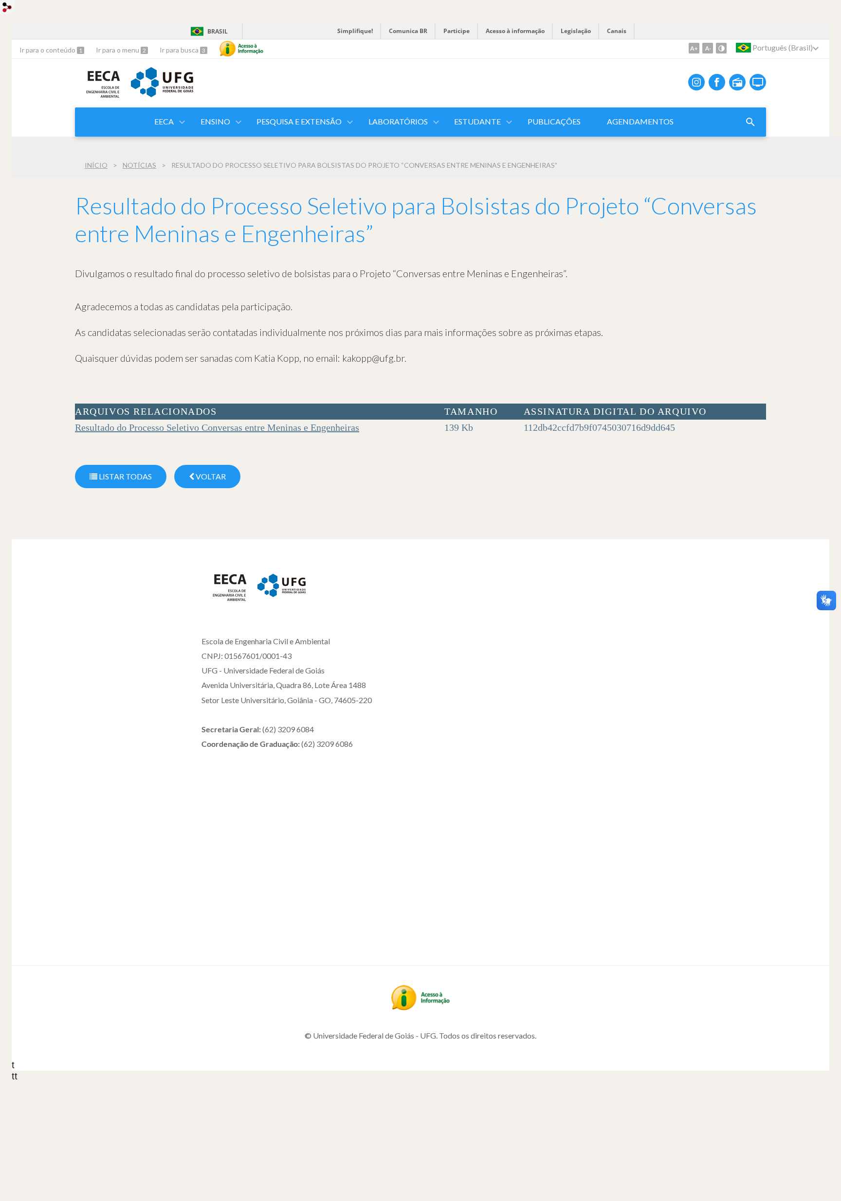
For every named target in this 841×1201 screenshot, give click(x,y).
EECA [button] (164, 121)
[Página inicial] (224, 599)
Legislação (576, 31)
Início (96, 165)
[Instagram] (696, 82)
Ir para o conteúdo (48, 50)
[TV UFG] (758, 82)
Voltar (210, 476)
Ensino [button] (215, 121)
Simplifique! (355, 31)
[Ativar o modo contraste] (721, 48)
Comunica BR (408, 31)
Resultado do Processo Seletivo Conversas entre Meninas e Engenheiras (217, 427)
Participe (456, 31)
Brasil (217, 31)
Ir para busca (180, 50)
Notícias (139, 165)
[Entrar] (7, 8)
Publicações (554, 121)
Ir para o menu (118, 50)
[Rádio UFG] (737, 82)
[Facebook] (717, 82)
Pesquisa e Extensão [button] (299, 121)
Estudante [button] (477, 121)
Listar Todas (124, 476)
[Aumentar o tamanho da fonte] (694, 48)
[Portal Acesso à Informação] (420, 1007)
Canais (616, 31)
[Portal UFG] (162, 93)
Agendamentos (640, 121)
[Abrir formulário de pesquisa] (750, 122)
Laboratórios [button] (398, 121)
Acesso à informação (515, 31)
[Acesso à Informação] (241, 48)
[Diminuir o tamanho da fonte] (707, 48)
